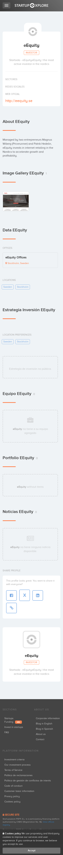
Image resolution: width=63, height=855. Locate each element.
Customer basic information (19, 791)
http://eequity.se (18, 101)
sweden (7, 287)
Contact (40, 739)
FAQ (6, 732)
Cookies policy (12, 801)
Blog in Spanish (44, 729)
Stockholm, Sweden (18, 263)
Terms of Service (13, 770)
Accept (31, 850)
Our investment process (17, 764)
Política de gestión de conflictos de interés (27, 780)
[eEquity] (16, 201)
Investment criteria (14, 759)
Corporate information (48, 718)
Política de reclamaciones (18, 775)
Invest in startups (13, 727)
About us (41, 734)
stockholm (22, 287)
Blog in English (44, 723)
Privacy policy (12, 796)
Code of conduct (13, 786)
